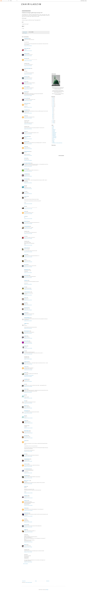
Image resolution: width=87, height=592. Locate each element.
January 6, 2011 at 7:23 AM (28, 100)
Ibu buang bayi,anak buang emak (28, 375)
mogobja (25, 420)
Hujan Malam (26, 379)
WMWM (25, 529)
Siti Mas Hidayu (26, 48)
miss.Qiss (25, 91)
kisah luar (53, 130)
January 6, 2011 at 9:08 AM (28, 148)
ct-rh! (25, 191)
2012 (53, 105)
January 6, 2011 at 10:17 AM (28, 208)
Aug (53, 110)
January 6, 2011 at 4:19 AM (28, 55)
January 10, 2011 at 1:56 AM (28, 466)
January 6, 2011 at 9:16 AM (28, 155)
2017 (53, 99)
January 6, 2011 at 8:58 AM (28, 143)
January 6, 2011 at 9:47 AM (28, 188)
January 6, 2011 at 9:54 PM (28, 333)
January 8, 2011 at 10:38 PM (28, 386)
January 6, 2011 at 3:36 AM (28, 45)
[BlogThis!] (30, 31)
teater (53, 140)
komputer (53, 131)
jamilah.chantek (26, 103)
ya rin (25, 236)
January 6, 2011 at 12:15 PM (28, 245)
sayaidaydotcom (26, 38)
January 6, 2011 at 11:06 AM (28, 228)
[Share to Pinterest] (32, 31)
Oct (52, 108)
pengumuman (54, 137)
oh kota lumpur (54, 136)
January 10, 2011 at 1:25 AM (28, 461)
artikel (53, 126)
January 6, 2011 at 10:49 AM (28, 213)
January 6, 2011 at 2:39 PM (28, 284)
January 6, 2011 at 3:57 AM (28, 50)
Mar (52, 116)
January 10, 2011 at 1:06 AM (28, 456)
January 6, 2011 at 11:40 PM (28, 348)
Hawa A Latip (26, 86)
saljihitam (25, 323)
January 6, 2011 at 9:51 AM (28, 193)
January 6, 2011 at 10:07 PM (28, 338)
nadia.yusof (26, 141)
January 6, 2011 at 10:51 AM (28, 218)
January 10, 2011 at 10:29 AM (28, 505)
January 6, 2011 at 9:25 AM (28, 166)
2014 (53, 102)
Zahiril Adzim (26, 307)
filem (53, 128)
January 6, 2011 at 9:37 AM (28, 171)
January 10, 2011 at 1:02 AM (28, 451)
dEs (24, 185)
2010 (53, 120)
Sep (53, 109)
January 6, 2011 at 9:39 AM (28, 176)
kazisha (25, 211)
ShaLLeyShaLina (26, 136)
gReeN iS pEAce (26, 430)
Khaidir (25, 486)
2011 (53, 106)
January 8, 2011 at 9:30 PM (28, 381)
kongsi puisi (54, 133)
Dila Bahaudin (26, 410)
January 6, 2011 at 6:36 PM (28, 320)
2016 (53, 100)
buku (53, 127)
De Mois (25, 372)
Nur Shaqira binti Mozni (27, 163)
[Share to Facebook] (32, 31)
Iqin (24, 415)
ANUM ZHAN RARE (27, 151)
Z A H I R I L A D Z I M (31, 4)
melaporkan (54, 135)
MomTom (25, 544)
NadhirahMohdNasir (27, 317)
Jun (52, 113)
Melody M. (25, 405)
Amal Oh (25, 254)
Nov (53, 107)
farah (25, 400)
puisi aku (53, 139)
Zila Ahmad (25, 435)
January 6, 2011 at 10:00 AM (28, 203)
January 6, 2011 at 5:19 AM (28, 60)
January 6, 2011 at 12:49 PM (28, 266)
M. (24, 259)
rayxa (25, 302)
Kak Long (25, 264)
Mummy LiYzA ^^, (26, 480)
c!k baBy (25, 312)
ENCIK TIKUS (26, 221)
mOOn (25, 131)
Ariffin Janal (26, 53)
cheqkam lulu (26, 361)
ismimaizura (26, 495)
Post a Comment (25, 563)
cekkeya (25, 81)
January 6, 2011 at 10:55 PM (28, 343)
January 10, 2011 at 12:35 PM (28, 516)
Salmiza (25, 297)
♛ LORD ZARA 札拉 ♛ (27, 68)
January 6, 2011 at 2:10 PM (28, 277)
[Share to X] (31, 31)
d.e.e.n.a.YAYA (26, 98)
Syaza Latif (25, 524)
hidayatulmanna (26, 269)
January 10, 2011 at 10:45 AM (28, 510)
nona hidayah (26, 475)
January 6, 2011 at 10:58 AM (28, 223)
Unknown (25, 366)
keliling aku (53, 129)
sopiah (25, 115)
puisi (53, 138)
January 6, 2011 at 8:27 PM (28, 328)
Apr (52, 115)
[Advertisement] (35, 572)
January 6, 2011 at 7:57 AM (28, 107)
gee (24, 384)
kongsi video (54, 134)
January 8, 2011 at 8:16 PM (28, 376)
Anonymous (26, 280)
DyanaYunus (26, 76)
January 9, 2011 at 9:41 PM (28, 392)
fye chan (25, 158)
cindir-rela (25, 196)
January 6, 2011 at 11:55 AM (28, 238)
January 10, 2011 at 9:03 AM (28, 483)
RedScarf (25, 389)
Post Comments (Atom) (29, 582)
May (53, 114)
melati (25, 216)
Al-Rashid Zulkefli (26, 226)
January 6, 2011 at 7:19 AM (28, 95)
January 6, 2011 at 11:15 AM (28, 233)
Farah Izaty (25, 58)
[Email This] (29, 31)
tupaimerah (25, 500)
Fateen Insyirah (26, 275)
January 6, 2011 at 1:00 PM (28, 272)
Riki (24, 206)
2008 (53, 122)
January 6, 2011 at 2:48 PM (28, 289)
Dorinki (25, 146)
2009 (53, 121)
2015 (53, 101)
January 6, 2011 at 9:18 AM (28, 160)
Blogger (47, 589)
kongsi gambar (54, 132)
